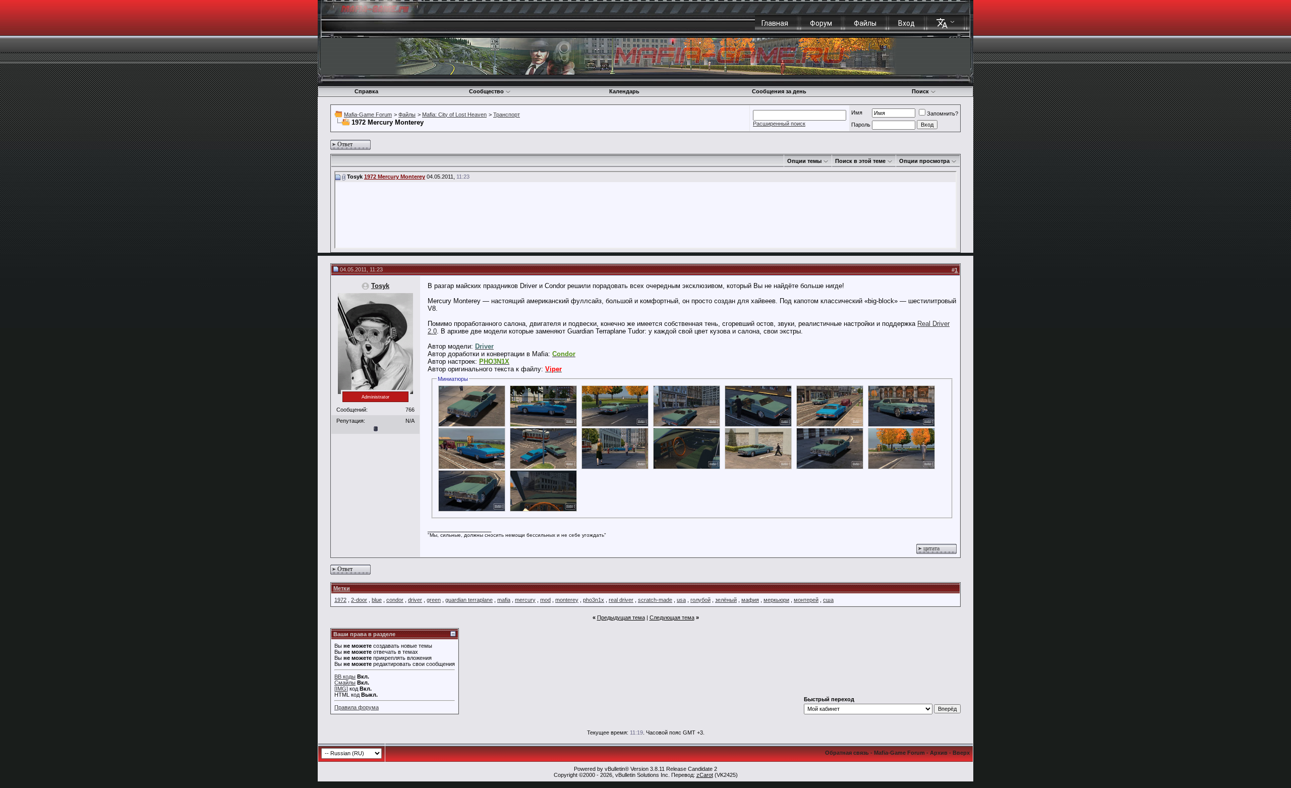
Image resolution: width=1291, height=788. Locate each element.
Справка (366, 91)
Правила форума (356, 707)
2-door (359, 600)
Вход (906, 23)
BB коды (345, 676)
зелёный (726, 600)
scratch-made (655, 600)
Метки (341, 588)
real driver (621, 600)
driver (415, 600)
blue (377, 600)
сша (828, 600)
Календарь (624, 91)
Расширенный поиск (779, 124)
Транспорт (506, 114)
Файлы (865, 23)
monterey (566, 600)
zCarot (704, 775)
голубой (700, 600)
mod (545, 600)
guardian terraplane (469, 600)
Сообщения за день (779, 91)
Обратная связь (847, 753)
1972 (340, 600)
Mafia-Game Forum (368, 114)
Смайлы (345, 683)
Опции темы (804, 161)
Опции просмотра (924, 161)
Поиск (920, 91)
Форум (821, 23)
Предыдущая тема (621, 617)
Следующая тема (672, 617)
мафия (750, 600)
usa (681, 600)
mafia (503, 600)
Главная (774, 23)
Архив (939, 753)
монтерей (806, 600)
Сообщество (486, 91)
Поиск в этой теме (860, 161)
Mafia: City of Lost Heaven (454, 114)
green (434, 600)
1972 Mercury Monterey (394, 177)
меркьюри (776, 600)
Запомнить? (942, 113)
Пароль (860, 125)
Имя (856, 112)
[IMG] (341, 689)
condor (394, 600)
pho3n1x (593, 600)
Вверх (961, 753)
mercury (525, 600)
